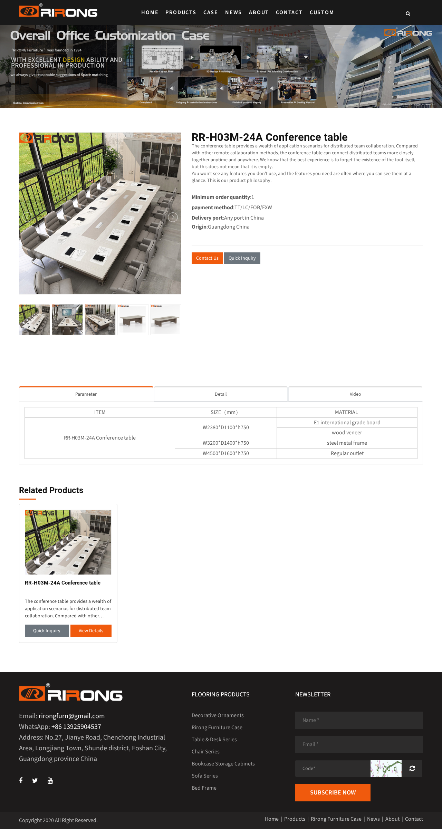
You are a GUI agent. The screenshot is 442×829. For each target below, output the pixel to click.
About (259, 12)
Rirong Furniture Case (217, 727)
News (233, 12)
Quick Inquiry (242, 258)
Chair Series (206, 751)
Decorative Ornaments (218, 715)
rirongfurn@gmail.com (72, 716)
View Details (91, 630)
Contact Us (207, 258)
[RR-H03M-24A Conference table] (68, 542)
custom (322, 12)
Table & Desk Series (214, 739)
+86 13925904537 (76, 727)
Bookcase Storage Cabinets (223, 764)
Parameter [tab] (86, 394)
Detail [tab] (221, 394)
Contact (289, 12)
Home (149, 12)
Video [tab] (355, 394)
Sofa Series (205, 776)
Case (210, 12)
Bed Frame (204, 788)
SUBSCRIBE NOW (333, 792)
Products (180, 12)
